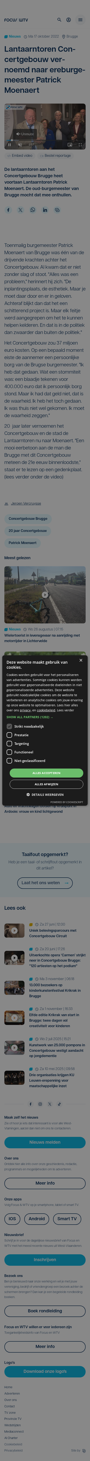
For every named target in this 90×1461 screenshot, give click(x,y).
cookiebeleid (46, 710)
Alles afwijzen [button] (47, 784)
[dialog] (45, 730)
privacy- (25, 710)
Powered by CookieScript (66, 802)
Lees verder (65, 710)
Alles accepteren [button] (47, 773)
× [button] (80, 660)
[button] (45, 717)
